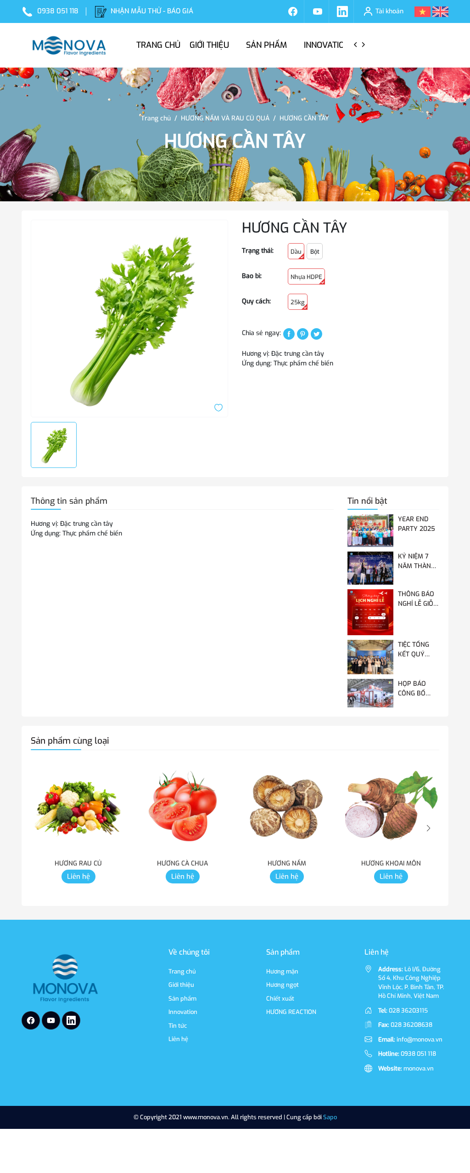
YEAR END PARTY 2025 (416, 524)
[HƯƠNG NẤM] (286, 806)
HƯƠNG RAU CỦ (78, 863)
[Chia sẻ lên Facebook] (289, 333)
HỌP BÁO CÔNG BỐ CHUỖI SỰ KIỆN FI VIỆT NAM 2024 (415, 688)
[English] (440, 11)
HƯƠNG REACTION (291, 1012)
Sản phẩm (267, 45)
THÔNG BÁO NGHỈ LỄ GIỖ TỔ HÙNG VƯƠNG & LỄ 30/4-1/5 (416, 599)
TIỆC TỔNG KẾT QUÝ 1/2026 (413, 649)
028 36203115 (408, 1010)
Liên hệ (78, 876)
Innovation (328, 45)
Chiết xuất (280, 998)
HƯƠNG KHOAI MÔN (391, 863)
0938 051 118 (57, 11)
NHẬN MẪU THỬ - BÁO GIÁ (152, 11)
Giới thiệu (210, 45)
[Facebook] (292, 11)
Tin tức (177, 1026)
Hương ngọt (282, 985)
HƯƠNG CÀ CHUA (182, 863)
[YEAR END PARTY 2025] (370, 530)
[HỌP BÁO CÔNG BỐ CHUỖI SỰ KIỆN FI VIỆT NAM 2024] (370, 693)
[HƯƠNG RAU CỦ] (78, 806)
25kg (298, 302)
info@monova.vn (419, 1039)
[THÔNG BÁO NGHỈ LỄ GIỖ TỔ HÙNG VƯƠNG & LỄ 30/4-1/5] (370, 612)
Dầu (296, 252)
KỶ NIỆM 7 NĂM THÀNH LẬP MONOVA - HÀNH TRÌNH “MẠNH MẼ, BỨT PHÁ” (418, 561)
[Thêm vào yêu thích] (218, 407)
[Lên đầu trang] (451, 1115)
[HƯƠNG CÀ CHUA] (182, 806)
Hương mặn (282, 971)
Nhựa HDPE (306, 277)
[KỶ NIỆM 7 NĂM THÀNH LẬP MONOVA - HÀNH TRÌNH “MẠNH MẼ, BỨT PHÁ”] (370, 568)
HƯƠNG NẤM (287, 863)
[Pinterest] (302, 333)
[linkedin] (342, 11)
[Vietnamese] (422, 11)
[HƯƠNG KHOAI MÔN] (390, 806)
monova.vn (418, 1068)
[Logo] (65, 979)
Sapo (330, 1117)
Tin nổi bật (367, 501)
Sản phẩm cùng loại (70, 740)
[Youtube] (317, 11)
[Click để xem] (129, 318)
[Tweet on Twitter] (316, 333)
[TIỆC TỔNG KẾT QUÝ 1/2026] (370, 657)
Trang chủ (158, 45)
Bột (314, 252)
